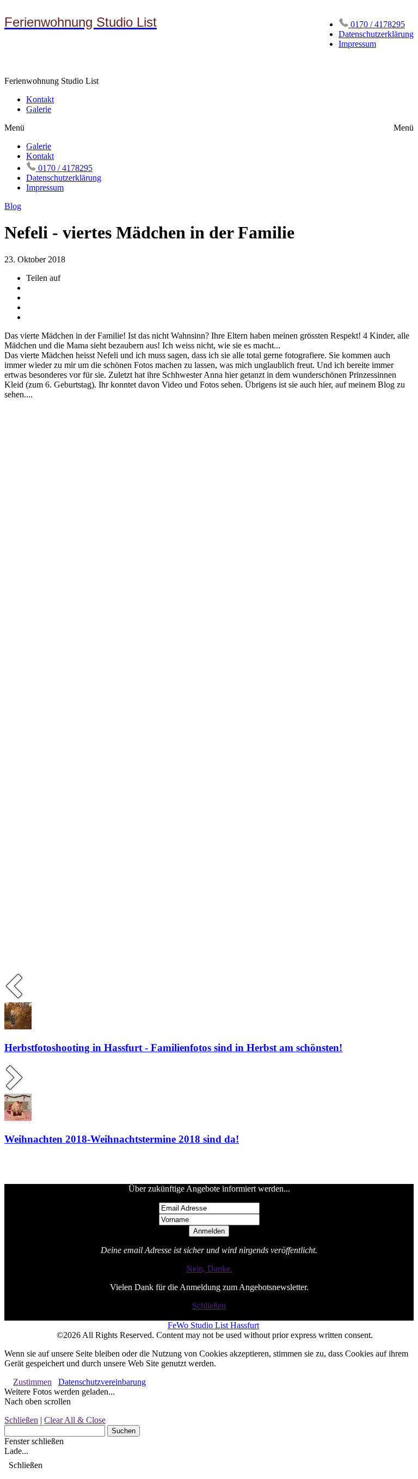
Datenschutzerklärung (376, 34)
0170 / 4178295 (376, 24)
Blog (12, 206)
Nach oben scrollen (37, 1401)
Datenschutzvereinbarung (102, 1381)
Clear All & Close (75, 1420)
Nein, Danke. (209, 1268)
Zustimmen (32, 1381)
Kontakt (40, 99)
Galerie (38, 109)
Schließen (209, 1305)
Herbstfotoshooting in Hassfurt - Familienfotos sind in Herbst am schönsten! (173, 1047)
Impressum (357, 43)
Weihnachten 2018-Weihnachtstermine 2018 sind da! (121, 1139)
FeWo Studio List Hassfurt (213, 1325)
